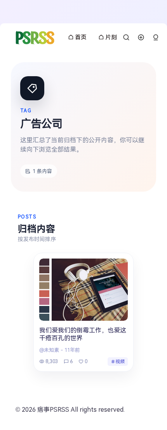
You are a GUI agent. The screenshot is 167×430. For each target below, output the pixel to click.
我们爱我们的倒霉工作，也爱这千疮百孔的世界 (82, 334)
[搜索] (126, 37)
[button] (155, 37)
